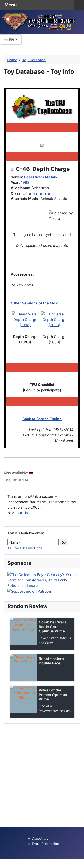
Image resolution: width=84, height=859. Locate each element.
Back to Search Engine (42, 419)
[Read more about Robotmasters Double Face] (23, 667)
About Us (20, 512)
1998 (25, 182)
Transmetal (41, 193)
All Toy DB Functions (24, 548)
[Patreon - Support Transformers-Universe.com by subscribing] (29, 591)
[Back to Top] (78, 853)
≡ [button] (79, 4)
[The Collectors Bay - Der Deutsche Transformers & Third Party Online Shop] (42, 580)
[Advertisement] (42, 775)
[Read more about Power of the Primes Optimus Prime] (23, 699)
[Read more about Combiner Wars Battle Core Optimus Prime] (23, 631)
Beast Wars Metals (40, 177)
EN (11, 39)
